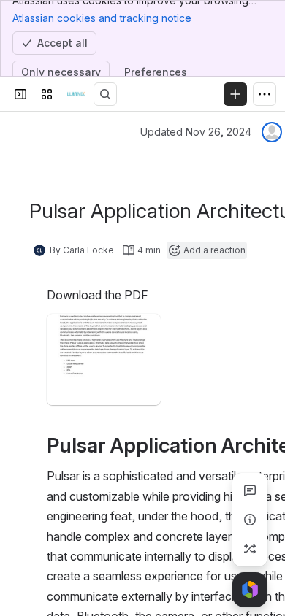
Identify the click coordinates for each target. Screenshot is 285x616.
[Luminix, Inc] (76, 94)
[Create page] (250, 549)
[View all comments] (250, 490)
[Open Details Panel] (250, 519)
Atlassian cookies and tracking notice (101, 18)
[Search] (105, 94)
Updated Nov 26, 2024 (195, 132)
